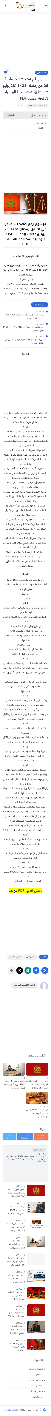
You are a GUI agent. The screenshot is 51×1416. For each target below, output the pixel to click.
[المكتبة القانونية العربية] (25, 6)
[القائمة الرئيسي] (46, 6)
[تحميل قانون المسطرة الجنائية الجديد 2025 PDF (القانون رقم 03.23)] (36, 1259)
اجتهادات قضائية (36, 1369)
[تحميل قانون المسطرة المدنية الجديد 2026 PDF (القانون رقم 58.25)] (37, 1069)
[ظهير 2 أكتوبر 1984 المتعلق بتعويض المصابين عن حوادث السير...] (37, 1098)
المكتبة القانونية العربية (35, 105)
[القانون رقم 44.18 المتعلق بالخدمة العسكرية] (36, 1344)
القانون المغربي (41, 72)
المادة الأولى (39, 123)
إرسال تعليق (38, 1149)
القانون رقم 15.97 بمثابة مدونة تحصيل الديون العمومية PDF (16, 1313)
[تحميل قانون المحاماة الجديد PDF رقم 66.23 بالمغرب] (36, 1276)
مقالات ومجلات (36, 1385)
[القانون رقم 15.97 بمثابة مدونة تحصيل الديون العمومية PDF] (36, 1310)
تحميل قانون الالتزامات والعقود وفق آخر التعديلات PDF (16, 1296)
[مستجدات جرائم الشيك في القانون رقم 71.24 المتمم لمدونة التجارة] (36, 1241)
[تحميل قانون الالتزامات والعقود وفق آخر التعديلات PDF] (36, 1293)
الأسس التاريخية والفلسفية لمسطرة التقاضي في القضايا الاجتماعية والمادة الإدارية (15, 1330)
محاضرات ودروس (35, 1380)
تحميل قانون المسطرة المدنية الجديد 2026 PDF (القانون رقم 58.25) (24, 316)
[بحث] (5, 6)
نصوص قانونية (37, 1391)
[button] (36, 970)
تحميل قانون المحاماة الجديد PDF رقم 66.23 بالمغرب (16, 1279)
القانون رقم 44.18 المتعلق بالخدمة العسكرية (17, 1347)
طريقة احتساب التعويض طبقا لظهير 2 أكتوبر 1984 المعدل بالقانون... (23, 328)
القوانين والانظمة (15, 956)
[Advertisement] (25, 43)
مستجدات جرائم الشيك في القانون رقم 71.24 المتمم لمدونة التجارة (16, 1244)
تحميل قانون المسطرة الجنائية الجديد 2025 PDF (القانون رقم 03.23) (16, 1261)
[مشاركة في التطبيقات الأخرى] (11, 970)
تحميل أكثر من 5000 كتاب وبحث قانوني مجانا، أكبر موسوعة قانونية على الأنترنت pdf (15, 1227)
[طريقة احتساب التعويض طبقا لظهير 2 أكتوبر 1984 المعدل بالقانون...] (14, 1069)
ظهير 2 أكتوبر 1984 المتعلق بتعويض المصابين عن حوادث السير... (24, 341)
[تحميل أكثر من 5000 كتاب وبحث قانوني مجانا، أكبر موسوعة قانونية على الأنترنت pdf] (36, 1224)
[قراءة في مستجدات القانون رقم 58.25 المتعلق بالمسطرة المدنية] (36, 1207)
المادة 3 (40, 127)
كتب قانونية (38, 1374)
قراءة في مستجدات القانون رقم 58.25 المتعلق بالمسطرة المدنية (16, 1210)
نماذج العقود (38, 1396)
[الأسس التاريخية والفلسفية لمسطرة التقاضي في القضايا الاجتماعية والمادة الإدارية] (36, 1327)
